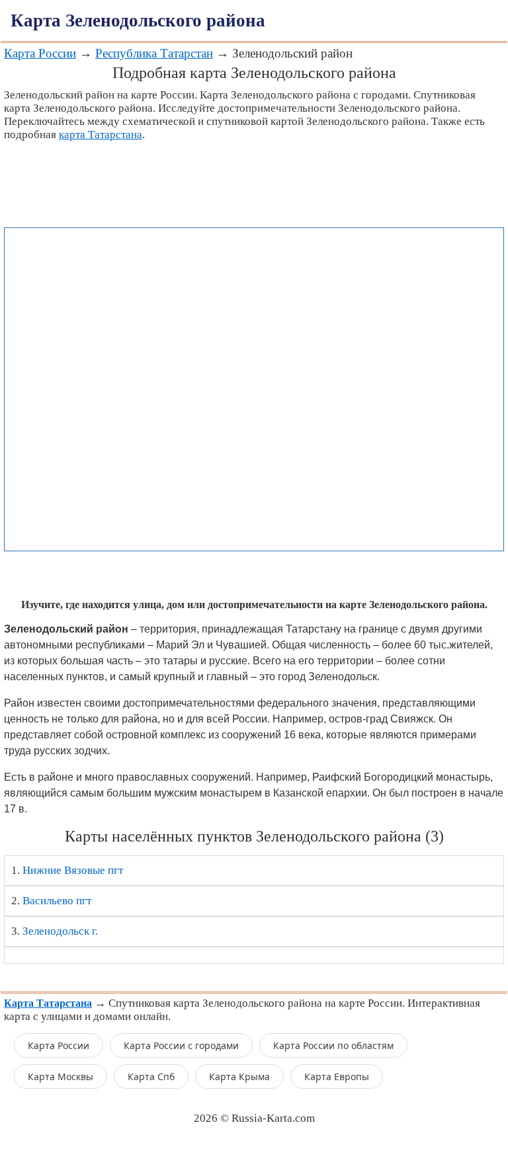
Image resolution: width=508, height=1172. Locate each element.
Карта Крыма (239, 1076)
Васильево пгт (56, 900)
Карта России (40, 53)
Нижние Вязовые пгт (72, 870)
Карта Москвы (60, 1076)
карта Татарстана (100, 134)
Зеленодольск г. (60, 931)
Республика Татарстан (154, 53)
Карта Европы (336, 1076)
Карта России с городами (181, 1045)
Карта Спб (151, 1076)
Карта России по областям (333, 1045)
